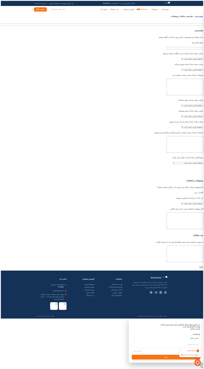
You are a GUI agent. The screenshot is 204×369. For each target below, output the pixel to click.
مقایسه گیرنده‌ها (89, 290)
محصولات (154, 9)
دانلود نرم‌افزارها (89, 287)
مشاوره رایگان (40, 9)
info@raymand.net (58, 290)
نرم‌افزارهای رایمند (116, 295)
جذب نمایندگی (114, 9)
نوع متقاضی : (196, 334)
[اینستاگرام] (165, 292)
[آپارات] (151, 292)
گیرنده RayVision (117, 284)
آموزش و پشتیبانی (128, 9)
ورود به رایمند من (39, 3)
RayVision (142, 9)
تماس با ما (104, 9)
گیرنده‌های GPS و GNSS (115, 287)
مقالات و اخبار (90, 292)
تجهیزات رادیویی (117, 292)
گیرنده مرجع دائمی (116, 290)
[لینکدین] (161, 292)
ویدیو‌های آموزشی (89, 284)
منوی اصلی (165, 9)
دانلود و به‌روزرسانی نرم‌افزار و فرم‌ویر (60, 3)
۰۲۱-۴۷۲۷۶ (60, 287)
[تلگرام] (156, 292)
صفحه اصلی (199, 16)
